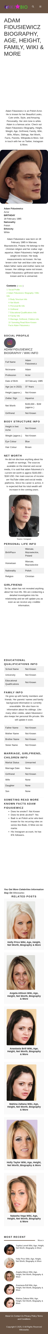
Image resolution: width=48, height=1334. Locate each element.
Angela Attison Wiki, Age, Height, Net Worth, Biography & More (24, 996)
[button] (33, 7)
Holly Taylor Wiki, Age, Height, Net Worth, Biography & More (24, 1164)
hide (20, 286)
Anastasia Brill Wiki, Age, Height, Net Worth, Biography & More (24, 1051)
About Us (9, 1316)
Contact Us (19, 1316)
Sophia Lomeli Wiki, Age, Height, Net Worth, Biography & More (30, 1246)
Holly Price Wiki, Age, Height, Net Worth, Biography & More (24, 943)
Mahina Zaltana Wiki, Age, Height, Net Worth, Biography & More (24, 1107)
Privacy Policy (30, 1316)
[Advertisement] (24, 85)
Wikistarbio (18, 893)
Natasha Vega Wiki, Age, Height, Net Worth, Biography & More (24, 1219)
